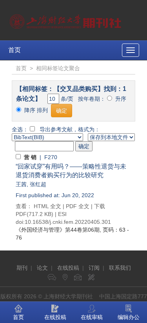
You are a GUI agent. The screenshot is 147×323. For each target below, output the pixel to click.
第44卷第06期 (58, 230)
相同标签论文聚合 (58, 68)
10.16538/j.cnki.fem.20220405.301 (68, 222)
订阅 (94, 268)
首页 (14, 50)
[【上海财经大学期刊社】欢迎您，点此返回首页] (66, 19)
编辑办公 (129, 317)
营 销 (30, 157)
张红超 (38, 184)
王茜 (21, 184)
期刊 (21, 268)
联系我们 (120, 268)
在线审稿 (92, 317)
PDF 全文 (77, 206)
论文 (42, 268)
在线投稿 (68, 268)
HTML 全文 (47, 206)
